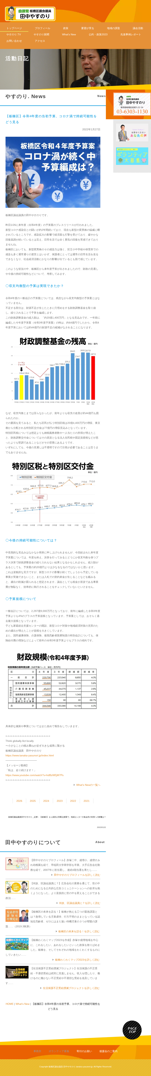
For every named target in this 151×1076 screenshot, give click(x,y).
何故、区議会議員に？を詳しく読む (79, 903)
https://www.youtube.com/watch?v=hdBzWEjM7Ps (35, 775)
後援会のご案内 (108, 1051)
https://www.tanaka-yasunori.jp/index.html (30, 755)
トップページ (14, 28)
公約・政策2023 (98, 34)
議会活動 (138, 28)
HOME (9, 1003)
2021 (86, 800)
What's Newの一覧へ (88, 784)
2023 (60, 800)
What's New (69, 34)
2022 (73, 800)
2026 (19, 800)
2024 (46, 800)
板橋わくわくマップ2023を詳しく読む (77, 959)
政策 (65, 28)
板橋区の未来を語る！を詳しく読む (79, 931)
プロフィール (42, 28)
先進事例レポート (130, 34)
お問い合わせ (14, 40)
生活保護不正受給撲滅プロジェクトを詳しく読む (71, 988)
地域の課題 (113, 28)
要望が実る (87, 28)
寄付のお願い (84, 1051)
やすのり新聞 (41, 34)
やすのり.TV (13, 34)
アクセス (40, 40)
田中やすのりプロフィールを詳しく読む (77, 875)
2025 (33, 800)
